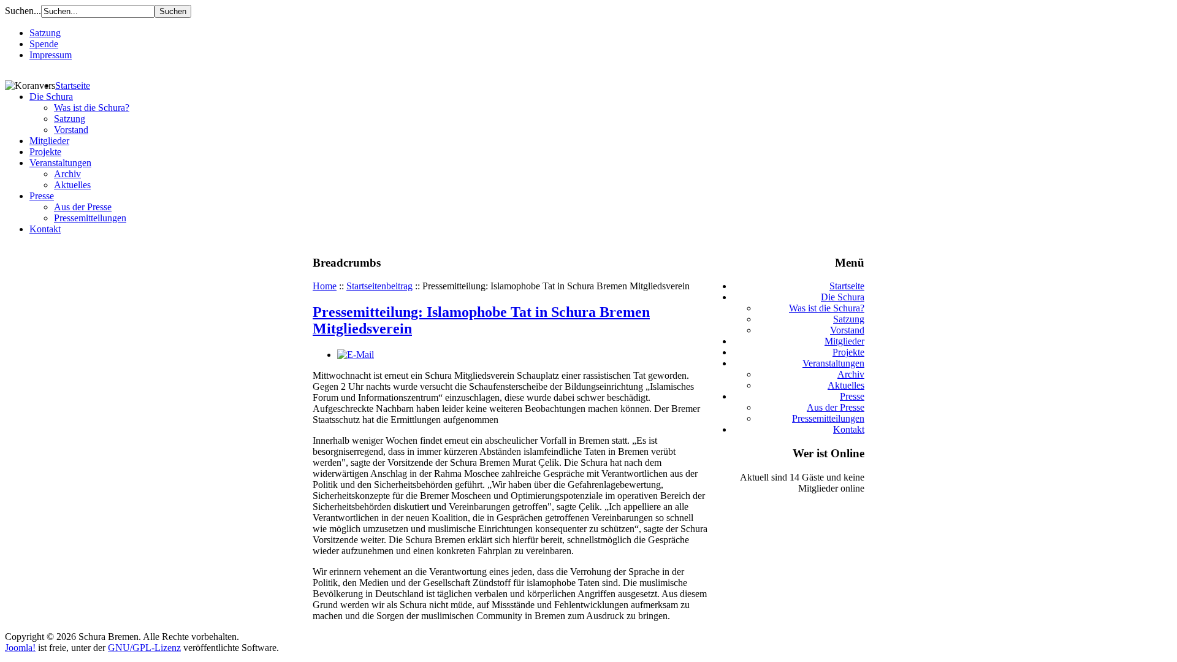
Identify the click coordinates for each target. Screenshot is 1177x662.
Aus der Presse (83, 207)
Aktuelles (72, 185)
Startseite (72, 85)
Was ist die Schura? (91, 107)
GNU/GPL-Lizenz (144, 647)
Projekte (45, 151)
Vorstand (71, 129)
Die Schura (51, 96)
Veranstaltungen (60, 163)
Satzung (45, 33)
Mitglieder (49, 140)
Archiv (67, 174)
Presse (41, 196)
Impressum (50, 55)
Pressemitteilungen (90, 218)
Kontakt (45, 229)
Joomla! (20, 647)
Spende (43, 44)
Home (325, 286)
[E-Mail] (355, 354)
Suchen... (23, 11)
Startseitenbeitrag (379, 286)
